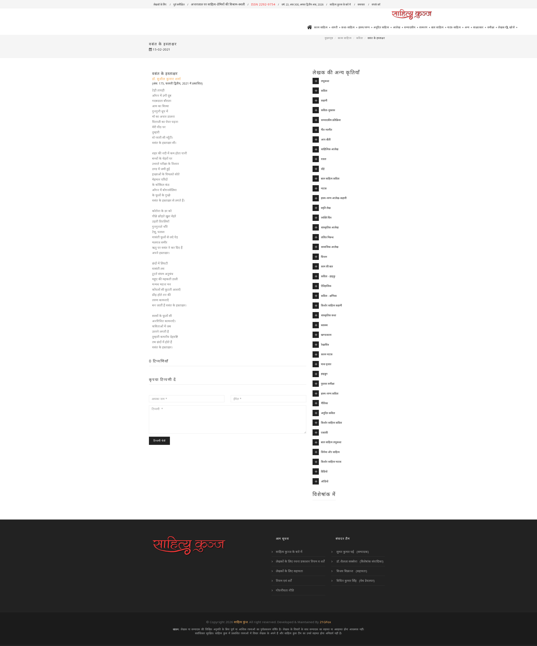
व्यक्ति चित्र (326, 217)
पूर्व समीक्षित (179, 4)
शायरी (336, 27)
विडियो (324, 471)
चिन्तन (324, 257)
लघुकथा (325, 81)
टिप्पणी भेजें (159, 441)
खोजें (513, 27)
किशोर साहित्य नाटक (331, 462)
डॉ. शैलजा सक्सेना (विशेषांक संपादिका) (359, 561)
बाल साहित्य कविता (330, 178)
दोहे (323, 169)
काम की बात (327, 266)
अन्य (468, 27)
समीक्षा (492, 27)
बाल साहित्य (439, 27)
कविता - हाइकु (328, 276)
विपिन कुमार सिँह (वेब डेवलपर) (355, 580)
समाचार (361, 4)
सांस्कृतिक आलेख (330, 227)
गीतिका (324, 403)
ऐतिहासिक (326, 286)
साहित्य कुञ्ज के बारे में (340, 4)
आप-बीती (326, 139)
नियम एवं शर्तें (284, 580)
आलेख (398, 27)
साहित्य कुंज (241, 622)
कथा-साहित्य (349, 27)
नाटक (324, 188)
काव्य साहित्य (322, 27)
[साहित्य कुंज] (411, 14)
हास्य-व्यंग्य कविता (329, 393)
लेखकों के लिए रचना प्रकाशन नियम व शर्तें (300, 561)
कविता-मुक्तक (328, 110)
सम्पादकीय (411, 27)
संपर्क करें (376, 4)
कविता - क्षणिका (329, 296)
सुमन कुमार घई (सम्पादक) (352, 552)
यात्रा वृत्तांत (326, 364)
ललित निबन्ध (327, 237)
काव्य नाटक (326, 354)
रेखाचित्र (325, 344)
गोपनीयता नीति (285, 590)
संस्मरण (424, 27)
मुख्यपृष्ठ (329, 38)
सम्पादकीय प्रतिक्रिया (331, 120)
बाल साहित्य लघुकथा (331, 442)
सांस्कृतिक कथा (328, 315)
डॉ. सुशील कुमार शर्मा (166, 79)
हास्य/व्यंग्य (365, 27)
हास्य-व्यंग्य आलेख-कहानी (334, 198)
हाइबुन (324, 374)
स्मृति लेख (326, 208)
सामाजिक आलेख (329, 247)
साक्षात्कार (479, 27)
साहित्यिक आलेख (329, 149)
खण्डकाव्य (326, 335)
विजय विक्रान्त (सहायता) (351, 571)
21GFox (325, 622)
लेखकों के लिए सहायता (289, 571)
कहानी (324, 100)
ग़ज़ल (323, 159)
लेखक (501, 27)
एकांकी (324, 432)
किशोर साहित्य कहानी (331, 305)
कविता (359, 38)
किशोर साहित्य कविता (331, 423)
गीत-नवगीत (326, 130)
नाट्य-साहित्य (455, 27)
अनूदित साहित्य (382, 27)
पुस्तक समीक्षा (327, 384)
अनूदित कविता (328, 413)
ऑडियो (324, 481)
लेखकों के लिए (160, 4)
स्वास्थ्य (324, 325)
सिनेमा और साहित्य (330, 452)
